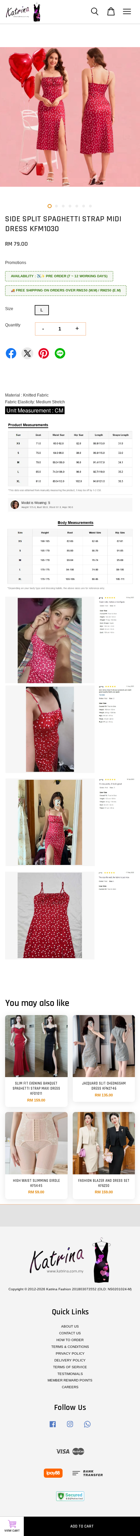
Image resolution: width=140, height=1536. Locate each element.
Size (9, 308)
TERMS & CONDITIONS (70, 1347)
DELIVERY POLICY (70, 1360)
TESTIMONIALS (70, 1374)
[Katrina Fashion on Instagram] (70, 1428)
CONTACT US (70, 1333)
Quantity (12, 325)
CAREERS (70, 1387)
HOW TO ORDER (70, 1340)
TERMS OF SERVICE (70, 1367)
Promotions (15, 262)
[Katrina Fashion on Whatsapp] (87, 1428)
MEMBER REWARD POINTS (70, 1380)
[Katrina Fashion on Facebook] (52, 1428)
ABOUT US (70, 1326)
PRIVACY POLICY (70, 1353)
